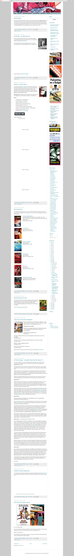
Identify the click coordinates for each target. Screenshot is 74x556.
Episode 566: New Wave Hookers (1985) (54, 111)
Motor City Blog (53, 209)
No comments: (30, 202)
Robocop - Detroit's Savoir (20, 84)
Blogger (47, 553)
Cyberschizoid (52, 177)
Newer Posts (16, 543)
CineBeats (52, 174)
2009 (52, 304)
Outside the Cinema (20, 402)
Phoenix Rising (17, 18)
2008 (52, 305)
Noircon (28, 211)
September (54, 267)
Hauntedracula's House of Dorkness (54, 193)
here (22, 532)
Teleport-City (52, 225)
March (53, 298)
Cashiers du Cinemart (54, 326)
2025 (52, 244)
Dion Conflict (52, 179)
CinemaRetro (52, 175)
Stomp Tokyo (52, 224)
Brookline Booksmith (34, 408)
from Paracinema (40, 349)
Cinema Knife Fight (41, 391)
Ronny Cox (26, 102)
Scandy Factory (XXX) (54, 218)
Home (15, 13)
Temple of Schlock (53, 227)
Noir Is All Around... (18, 209)
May (52, 295)
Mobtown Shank (53, 206)
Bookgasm (52, 173)
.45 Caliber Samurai (30, 419)
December (53, 263)
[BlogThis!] (34, 29)
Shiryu (27, 109)
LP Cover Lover (53, 201)
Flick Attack (52, 188)
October (53, 266)
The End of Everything (27, 241)
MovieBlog (52, 210)
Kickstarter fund (24, 40)
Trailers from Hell (53, 228)
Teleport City (20, 393)
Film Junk (52, 186)
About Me (19, 13)
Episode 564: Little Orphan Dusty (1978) (54, 117)
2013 (52, 258)
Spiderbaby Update (53, 27)
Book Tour (18, 465)
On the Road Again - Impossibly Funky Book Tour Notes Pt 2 (28, 360)
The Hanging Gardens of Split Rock (39, 389)
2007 (52, 307)
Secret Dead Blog (53, 219)
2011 (51, 261)
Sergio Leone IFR (53, 220)
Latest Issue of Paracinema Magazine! (23, 319)
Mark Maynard (52, 202)
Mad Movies (43, 13)
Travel (21, 465)
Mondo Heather (53, 207)
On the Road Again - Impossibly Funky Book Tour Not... (54, 287)
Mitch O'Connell (53, 205)
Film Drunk (52, 183)
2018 (52, 251)
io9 (50, 197)
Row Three (52, 216)
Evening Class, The (53, 182)
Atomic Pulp (52, 169)
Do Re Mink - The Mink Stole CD (22, 36)
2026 (52, 242)
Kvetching (18, 30)
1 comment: (30, 29)
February (53, 299)
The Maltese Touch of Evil (27, 277)
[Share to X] (35, 29)
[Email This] (33, 29)
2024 (52, 245)
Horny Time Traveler (53, 194)
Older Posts (45, 543)
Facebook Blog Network (54, 327)
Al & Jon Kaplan (25, 110)
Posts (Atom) (21, 545)
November (53, 264)
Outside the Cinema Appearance (22, 470)
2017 (52, 252)
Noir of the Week (53, 211)
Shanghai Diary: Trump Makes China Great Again (54, 33)
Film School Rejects (53, 187)
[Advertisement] (53, 346)
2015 (52, 255)
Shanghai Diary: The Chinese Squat (53, 36)
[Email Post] (26, 29)
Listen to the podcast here (18, 307)
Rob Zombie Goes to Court (20, 298)
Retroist (51, 215)
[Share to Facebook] (36, 29)
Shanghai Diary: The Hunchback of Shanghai (54, 30)
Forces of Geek (53, 190)
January (53, 301)
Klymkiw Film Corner (53, 198)
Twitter (51, 325)
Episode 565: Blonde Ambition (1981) (54, 114)
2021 (52, 248)
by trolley (33, 424)
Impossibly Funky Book (27, 13)
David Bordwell (53, 178)
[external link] (55, 102)
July (52, 270)
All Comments (53, 237)
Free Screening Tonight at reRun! (22, 502)
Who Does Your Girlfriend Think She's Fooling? (54, 25)
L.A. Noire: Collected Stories (28, 216)
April (52, 296)
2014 (52, 257)
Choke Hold (25, 266)
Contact (48, 13)
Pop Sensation (52, 214)
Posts (52, 235)
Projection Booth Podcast (24, 86)
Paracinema (19, 354)
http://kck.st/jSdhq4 (25, 73)
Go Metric (52, 191)
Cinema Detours (36, 13)
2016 (52, 254)
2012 (52, 260)
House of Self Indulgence (54, 196)
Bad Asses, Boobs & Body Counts (53, 171)
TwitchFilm (52, 229)
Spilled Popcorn (53, 223)
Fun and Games (25, 228)
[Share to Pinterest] (37, 29)
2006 (52, 308)
